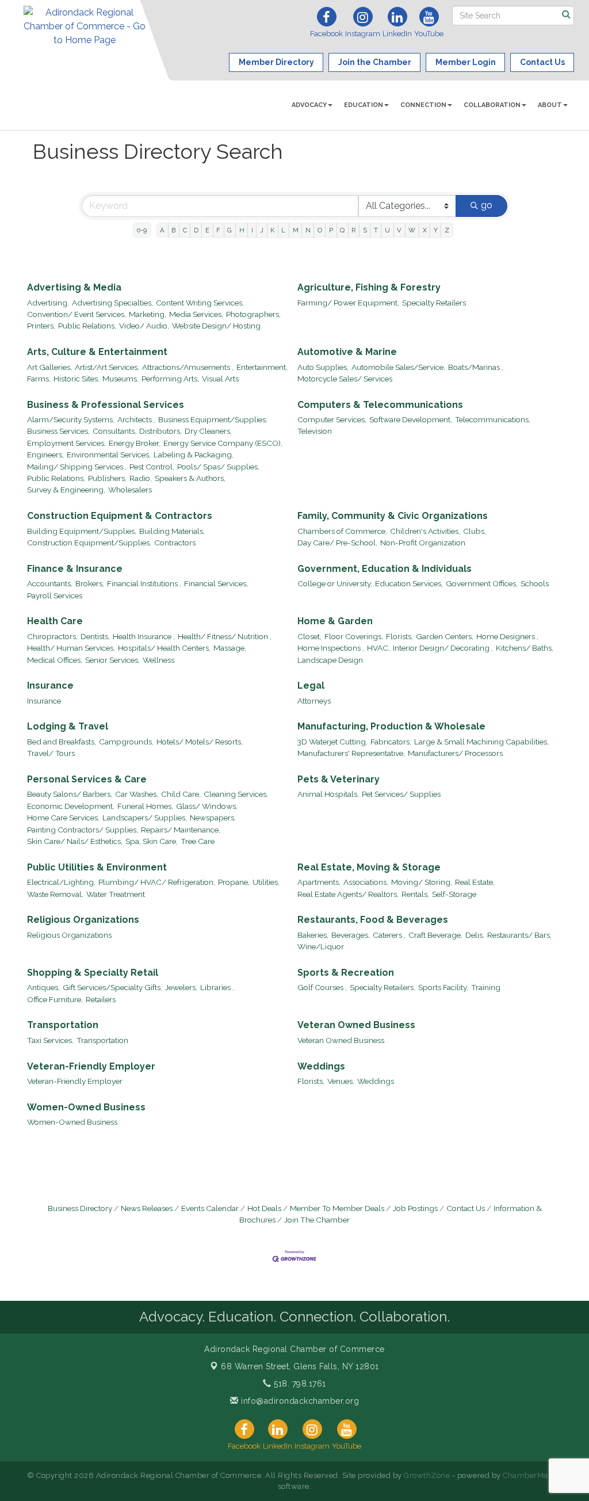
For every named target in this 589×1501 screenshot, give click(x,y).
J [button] (261, 230)
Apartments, (319, 882)
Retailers (101, 999)
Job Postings (415, 1208)
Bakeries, (312, 934)
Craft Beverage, (435, 934)
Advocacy (309, 105)
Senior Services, (112, 659)
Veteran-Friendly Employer (91, 1066)
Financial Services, (216, 583)
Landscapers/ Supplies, (144, 817)
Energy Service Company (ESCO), (222, 443)
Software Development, (410, 419)
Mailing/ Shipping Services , (77, 466)
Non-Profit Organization (422, 542)
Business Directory (80, 1208)
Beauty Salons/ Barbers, (69, 794)
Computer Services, (331, 419)
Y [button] (436, 230)
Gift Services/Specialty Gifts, (112, 987)
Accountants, (49, 583)
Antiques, (43, 987)
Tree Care (198, 841)
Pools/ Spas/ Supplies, (218, 466)
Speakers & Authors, (190, 478)
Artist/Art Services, (107, 367)
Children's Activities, (425, 531)
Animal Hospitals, (328, 794)
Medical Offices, (54, 659)
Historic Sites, (76, 378)
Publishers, (107, 478)
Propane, (234, 882)
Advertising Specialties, (112, 302)
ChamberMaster (532, 1475)
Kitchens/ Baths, (524, 647)
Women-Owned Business (86, 1107)
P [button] (331, 230)
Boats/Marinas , (475, 367)
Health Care (55, 621)
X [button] (425, 230)
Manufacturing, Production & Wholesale (391, 726)
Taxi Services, (50, 1040)
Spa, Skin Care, (151, 841)
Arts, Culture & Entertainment (97, 351)
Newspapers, (213, 817)
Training (485, 987)
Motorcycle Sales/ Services (344, 378)
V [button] (399, 230)
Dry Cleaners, (208, 431)
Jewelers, (181, 987)
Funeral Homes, (145, 806)
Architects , (136, 419)
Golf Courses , (322, 987)
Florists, (399, 636)
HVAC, (378, 647)
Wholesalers (130, 489)
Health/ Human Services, (71, 647)
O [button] (320, 230)
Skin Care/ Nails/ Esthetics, (75, 841)
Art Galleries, (49, 367)
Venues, (340, 1081)
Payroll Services (54, 595)
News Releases (147, 1208)
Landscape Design (330, 659)
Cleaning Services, (236, 794)
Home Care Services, (63, 817)
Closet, (309, 636)
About (550, 105)
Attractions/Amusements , (188, 367)
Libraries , (217, 987)
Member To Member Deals (337, 1208)
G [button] (229, 230)
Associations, (365, 882)
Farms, (39, 378)
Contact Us (465, 1208)
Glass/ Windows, (207, 806)
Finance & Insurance (75, 568)
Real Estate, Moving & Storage (369, 867)
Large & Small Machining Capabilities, (481, 741)
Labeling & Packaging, (194, 454)
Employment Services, (66, 443)
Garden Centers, (444, 636)
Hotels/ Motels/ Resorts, (199, 741)
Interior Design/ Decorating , (443, 647)
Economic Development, (70, 806)
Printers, (41, 325)
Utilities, (266, 882)
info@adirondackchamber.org (299, 1400)
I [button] (252, 230)
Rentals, (415, 894)
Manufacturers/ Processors (455, 753)
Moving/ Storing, (421, 882)
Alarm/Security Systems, (70, 419)
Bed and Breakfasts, (61, 741)
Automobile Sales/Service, (398, 367)
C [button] (185, 230)
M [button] (296, 230)
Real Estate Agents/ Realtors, (348, 894)
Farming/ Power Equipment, (348, 302)
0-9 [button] (142, 230)
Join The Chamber (317, 1219)
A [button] (162, 230)
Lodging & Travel (67, 726)
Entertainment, (262, 367)
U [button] (387, 230)
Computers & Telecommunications (380, 404)
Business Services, (58, 431)
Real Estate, (475, 882)
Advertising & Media (74, 287)
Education (363, 105)
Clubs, (474, 531)
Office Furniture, (55, 999)
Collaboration (492, 105)
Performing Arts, (170, 378)
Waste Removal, (55, 894)
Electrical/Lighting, (61, 882)
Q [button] (342, 230)
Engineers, (45, 454)
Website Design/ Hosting (216, 325)
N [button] (308, 230)
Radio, (140, 478)
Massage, (229, 647)
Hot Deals (264, 1208)
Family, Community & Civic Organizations (392, 515)
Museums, (120, 378)
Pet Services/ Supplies (401, 794)
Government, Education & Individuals (384, 568)
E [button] (207, 230)
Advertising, (48, 302)
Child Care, (181, 794)
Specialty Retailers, (382, 987)
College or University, (334, 583)
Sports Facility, (443, 987)
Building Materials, (172, 531)
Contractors (175, 542)
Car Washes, (136, 794)
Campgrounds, (126, 741)
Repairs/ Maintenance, (180, 829)
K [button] (272, 230)
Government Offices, (482, 583)
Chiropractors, (52, 636)
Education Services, (409, 583)
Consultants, (114, 431)
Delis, (474, 934)
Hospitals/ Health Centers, (164, 647)
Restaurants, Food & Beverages (372, 919)
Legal (310, 685)
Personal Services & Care (87, 779)
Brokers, (89, 583)
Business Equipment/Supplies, (212, 419)
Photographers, (253, 314)
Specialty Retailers (434, 302)
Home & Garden (335, 621)
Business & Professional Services (105, 404)
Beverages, (350, 934)
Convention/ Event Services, (76, 314)
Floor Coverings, (353, 636)
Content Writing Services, (200, 302)
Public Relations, (87, 325)
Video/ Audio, (144, 325)
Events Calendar (210, 1208)
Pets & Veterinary (338, 779)
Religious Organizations (83, 919)
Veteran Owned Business (356, 1024)
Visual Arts (220, 378)
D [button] (196, 230)
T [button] (376, 230)
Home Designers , (507, 636)
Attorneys (314, 700)
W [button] (411, 230)
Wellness (158, 659)
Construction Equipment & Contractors (119, 515)
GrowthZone (427, 1475)
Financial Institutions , (144, 583)
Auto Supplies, (323, 367)
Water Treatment (115, 894)
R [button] (353, 230)
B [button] (173, 230)
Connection (423, 105)
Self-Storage (454, 894)
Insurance (50, 685)
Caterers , (389, 934)
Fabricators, (390, 741)
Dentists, (95, 636)
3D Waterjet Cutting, (332, 741)
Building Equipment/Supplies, (81, 531)
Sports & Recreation (345, 972)
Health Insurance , (144, 636)
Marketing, (147, 314)
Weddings (321, 1066)
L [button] (283, 230)
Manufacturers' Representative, (351, 753)
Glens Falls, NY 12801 (300, 1366)
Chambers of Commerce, (342, 531)
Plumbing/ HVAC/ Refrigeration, (156, 882)
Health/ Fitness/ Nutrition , (224, 636)
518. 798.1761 (298, 1383)
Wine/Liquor (320, 946)
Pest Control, (151, 466)
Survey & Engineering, (66, 489)
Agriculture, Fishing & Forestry (369, 287)
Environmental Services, (109, 454)
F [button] (218, 230)
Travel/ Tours (51, 753)
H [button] (241, 230)
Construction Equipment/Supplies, (89, 542)
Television (314, 431)
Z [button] (447, 230)
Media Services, (196, 314)
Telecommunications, (492, 419)
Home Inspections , (330, 647)
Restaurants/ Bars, (519, 934)
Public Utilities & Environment (97, 867)
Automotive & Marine (347, 351)
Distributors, (160, 431)
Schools (535, 583)
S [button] (365, 230)
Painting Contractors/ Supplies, (82, 829)
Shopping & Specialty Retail (92, 972)
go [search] (486, 205)
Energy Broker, (134, 443)
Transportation (62, 1024)
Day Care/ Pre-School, (337, 542)
